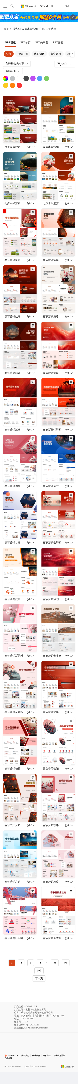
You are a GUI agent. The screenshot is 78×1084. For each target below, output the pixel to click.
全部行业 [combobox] (10, 71)
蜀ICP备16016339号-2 (13, 1066)
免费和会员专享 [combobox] (14, 63)
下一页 (39, 978)
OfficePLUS (13, 1055)
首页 (6, 28)
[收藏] (21, 137)
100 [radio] (39, 970)
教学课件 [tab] (56, 53)
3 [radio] (30, 962)
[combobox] (65, 64)
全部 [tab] (8, 53)
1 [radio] (11, 962)
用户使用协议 (59, 1055)
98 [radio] (55, 962)
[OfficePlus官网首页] (37, 6)
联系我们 (36, 1055)
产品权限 (8, 1058)
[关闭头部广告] (73, 17)
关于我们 (25, 1055)
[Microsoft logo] (67, 1066)
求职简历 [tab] (39, 53)
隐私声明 (47, 1055)
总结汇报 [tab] (22, 53)
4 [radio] (40, 962)
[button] (72, 54)
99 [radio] (65, 962)
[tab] (10, 42)
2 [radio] (21, 962)
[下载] (30, 137)
